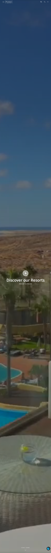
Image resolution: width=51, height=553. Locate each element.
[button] (41, 2)
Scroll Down (25, 547)
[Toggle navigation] (3, 2)
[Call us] (45, 2)
